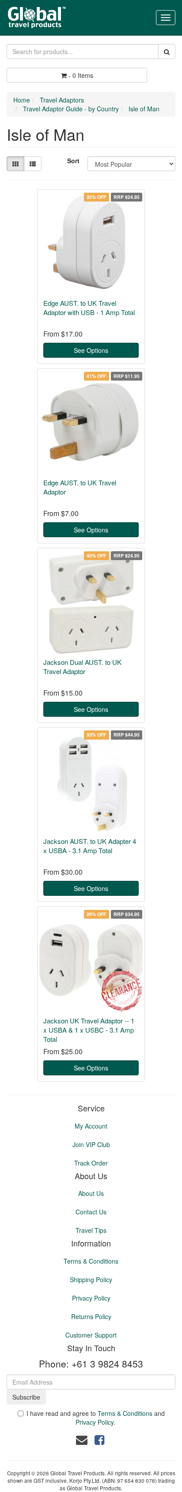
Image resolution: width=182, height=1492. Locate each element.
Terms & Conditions (91, 1261)
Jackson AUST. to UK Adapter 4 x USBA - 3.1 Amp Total (89, 845)
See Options (91, 350)
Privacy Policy (91, 1298)
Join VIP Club (91, 1144)
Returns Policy (91, 1316)
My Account (91, 1126)
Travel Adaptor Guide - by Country (71, 108)
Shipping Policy (91, 1279)
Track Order (91, 1162)
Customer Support (91, 1335)
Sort (73, 160)
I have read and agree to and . (96, 1417)
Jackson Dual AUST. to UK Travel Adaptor (82, 666)
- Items (80, 75)
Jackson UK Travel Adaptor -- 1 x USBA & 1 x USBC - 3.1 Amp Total (88, 1030)
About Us (91, 1193)
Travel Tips (91, 1230)
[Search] (166, 51)
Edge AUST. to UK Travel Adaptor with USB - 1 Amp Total (89, 307)
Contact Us (91, 1211)
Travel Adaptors (62, 99)
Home (21, 99)
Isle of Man (144, 108)
